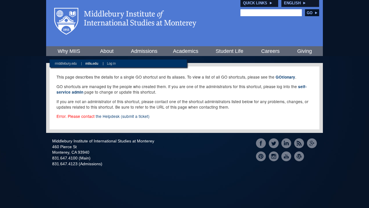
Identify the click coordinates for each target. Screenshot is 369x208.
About (107, 51)
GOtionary (285, 77)
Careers (270, 51)
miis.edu (91, 63)
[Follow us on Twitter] (274, 143)
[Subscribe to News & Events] (299, 143)
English (292, 3)
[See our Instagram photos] (274, 156)
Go (309, 13)
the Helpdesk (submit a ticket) (123, 116)
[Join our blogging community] (299, 156)
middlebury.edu (66, 63)
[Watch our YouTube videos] (286, 156)
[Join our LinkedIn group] (286, 143)
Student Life (229, 51)
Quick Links (255, 3)
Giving (304, 51)
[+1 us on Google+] (312, 143)
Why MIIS (69, 51)
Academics (185, 51)
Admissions (144, 51)
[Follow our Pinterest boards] (261, 156)
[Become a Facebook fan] (261, 143)
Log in (111, 63)
